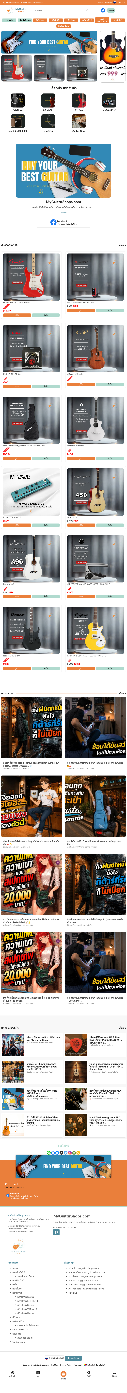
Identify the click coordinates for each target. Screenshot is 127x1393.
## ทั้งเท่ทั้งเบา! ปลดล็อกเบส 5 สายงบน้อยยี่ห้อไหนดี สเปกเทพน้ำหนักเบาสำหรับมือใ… (31, 999)
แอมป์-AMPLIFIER (17, 131)
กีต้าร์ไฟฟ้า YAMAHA (27, 1309)
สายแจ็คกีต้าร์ (18, 1272)
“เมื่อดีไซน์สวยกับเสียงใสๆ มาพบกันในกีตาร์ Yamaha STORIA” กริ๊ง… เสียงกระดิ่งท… (106, 1066)
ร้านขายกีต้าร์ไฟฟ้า (67, 224)
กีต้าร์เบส (79, 110)
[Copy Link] (78, 1153)
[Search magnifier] (87, 10)
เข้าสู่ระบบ (108, 2)
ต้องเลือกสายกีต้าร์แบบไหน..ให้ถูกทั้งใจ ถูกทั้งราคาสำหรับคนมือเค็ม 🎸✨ (31, 843)
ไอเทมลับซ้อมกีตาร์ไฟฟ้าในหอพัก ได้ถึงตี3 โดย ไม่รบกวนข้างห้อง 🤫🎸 (95, 764)
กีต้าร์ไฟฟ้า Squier (25, 1305)
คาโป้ (14, 1284)
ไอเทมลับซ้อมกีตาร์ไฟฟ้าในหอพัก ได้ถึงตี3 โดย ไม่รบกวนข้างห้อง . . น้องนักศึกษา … (95, 999)
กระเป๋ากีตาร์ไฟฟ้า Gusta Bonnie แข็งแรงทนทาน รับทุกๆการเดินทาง (94, 843)
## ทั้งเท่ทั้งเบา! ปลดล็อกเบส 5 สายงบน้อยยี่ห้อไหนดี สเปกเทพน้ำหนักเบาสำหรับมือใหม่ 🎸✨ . (31, 921)
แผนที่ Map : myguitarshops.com (85, 1276)
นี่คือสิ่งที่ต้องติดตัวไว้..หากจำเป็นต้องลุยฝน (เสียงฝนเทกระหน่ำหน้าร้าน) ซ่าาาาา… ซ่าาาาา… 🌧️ (31, 764)
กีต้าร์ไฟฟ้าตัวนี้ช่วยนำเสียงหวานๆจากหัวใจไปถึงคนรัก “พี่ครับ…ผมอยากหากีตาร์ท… (105, 1093)
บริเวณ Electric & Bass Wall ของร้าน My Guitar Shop (43, 1039)
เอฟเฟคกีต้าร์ (109, 110)
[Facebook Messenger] (57, 1153)
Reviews (72, 1293)
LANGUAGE (121, 2)
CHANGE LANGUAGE (56, 1358)
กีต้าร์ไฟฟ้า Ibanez (25, 1297)
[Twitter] (65, 1153)
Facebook (62, 221)
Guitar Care (78, 131)
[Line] (49, 1153)
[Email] (74, 1153)
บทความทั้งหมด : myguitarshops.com (87, 1272)
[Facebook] (53, 1153)
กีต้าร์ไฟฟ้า (48, 110)
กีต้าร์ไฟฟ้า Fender (25, 1313)
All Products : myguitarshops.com (86, 1288)
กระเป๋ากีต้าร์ (17, 1280)
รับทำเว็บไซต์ (100, 1365)
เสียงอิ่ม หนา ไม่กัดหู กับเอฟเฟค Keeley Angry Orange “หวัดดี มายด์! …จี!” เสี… (42, 1066)
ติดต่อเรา (100, 2)
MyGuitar (20, 9)
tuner (15, 1268)
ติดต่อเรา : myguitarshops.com (83, 1280)
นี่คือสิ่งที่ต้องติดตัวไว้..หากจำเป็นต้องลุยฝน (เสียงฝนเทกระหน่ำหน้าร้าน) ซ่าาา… (95, 921)
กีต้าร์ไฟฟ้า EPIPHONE (28, 1301)
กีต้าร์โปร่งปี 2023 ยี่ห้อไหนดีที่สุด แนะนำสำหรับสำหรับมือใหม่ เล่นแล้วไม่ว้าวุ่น (43, 1120)
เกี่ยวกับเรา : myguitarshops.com (84, 1284)
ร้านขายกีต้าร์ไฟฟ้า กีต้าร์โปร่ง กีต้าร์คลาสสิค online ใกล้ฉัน (24, 1197)
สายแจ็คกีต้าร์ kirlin (26, 1276)
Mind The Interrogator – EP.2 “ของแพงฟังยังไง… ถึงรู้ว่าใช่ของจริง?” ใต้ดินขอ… (105, 1120)
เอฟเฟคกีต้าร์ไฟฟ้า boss (28, 1325)
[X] (61, 1153)
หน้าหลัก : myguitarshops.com (83, 1268)
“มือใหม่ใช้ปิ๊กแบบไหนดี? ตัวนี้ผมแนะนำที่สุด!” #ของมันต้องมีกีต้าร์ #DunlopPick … (105, 1040)
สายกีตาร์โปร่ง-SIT (26, 1338)
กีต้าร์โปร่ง (18, 110)
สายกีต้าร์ (48, 131)
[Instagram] (70, 1153)
